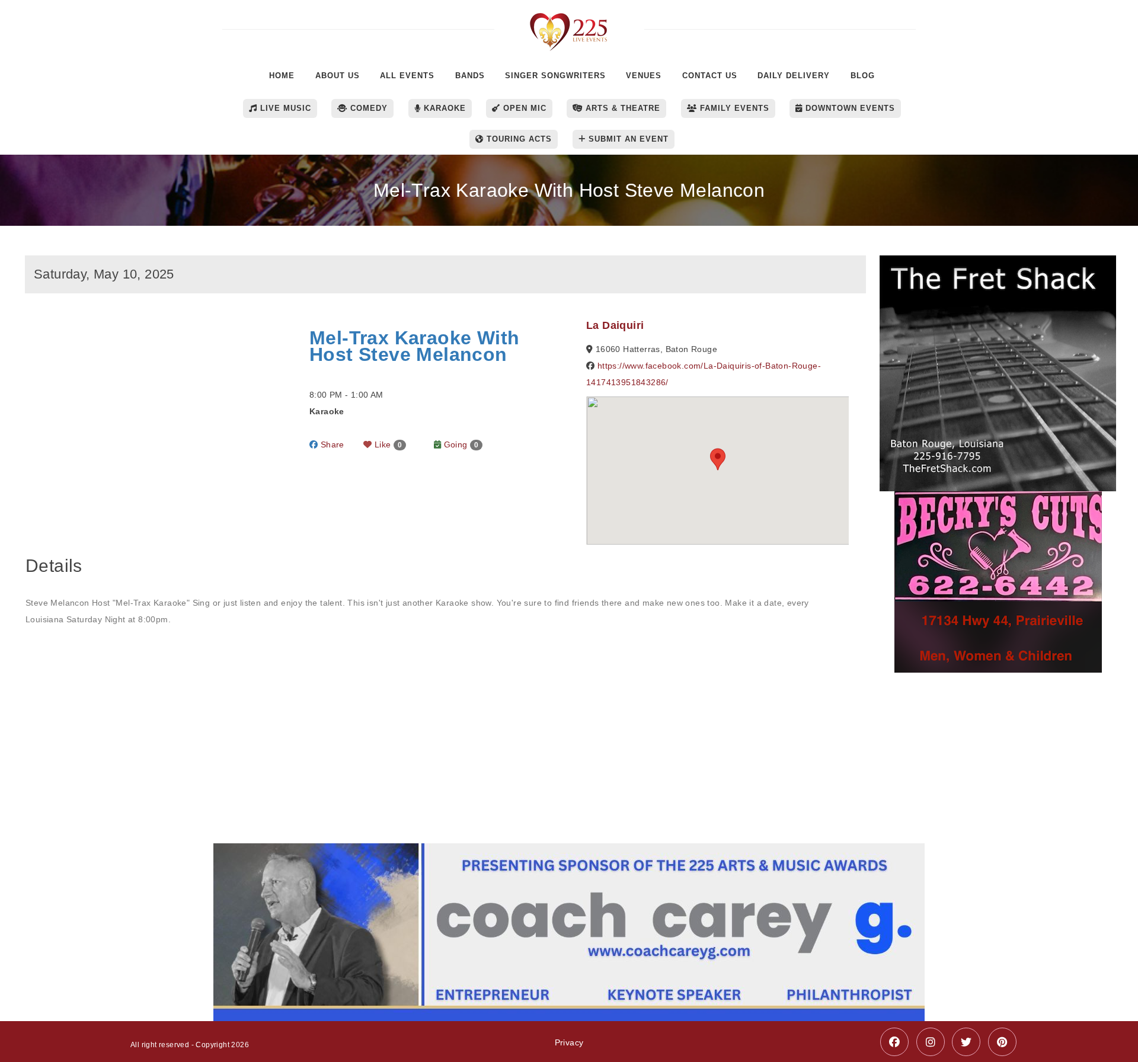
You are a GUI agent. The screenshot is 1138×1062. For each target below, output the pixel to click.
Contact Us (709, 75)
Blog (863, 75)
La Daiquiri (615, 325)
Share (331, 444)
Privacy (569, 1042)
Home (282, 75)
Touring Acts (518, 139)
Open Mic (523, 108)
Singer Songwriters (555, 75)
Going (459, 444)
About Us (337, 75)
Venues (643, 75)
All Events (407, 75)
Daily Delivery (793, 75)
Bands (470, 75)
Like (387, 444)
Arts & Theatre (621, 108)
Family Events (733, 108)
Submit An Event (627, 139)
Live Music (284, 108)
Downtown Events (849, 108)
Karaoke (443, 108)
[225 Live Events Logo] (569, 26)
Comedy (367, 108)
